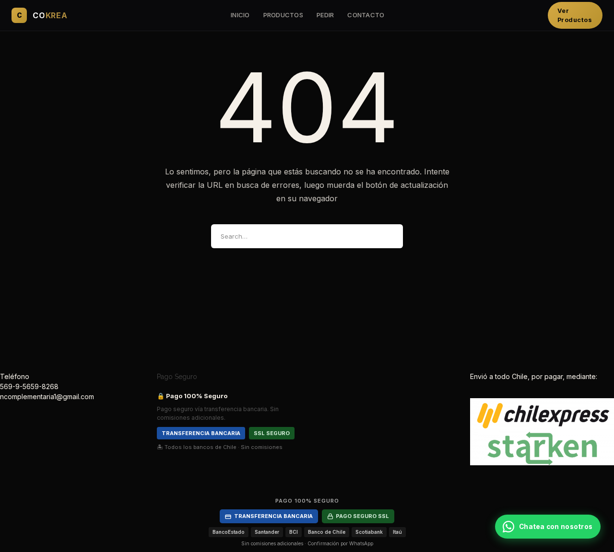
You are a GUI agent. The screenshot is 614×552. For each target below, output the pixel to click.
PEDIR (325, 15)
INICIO (240, 15)
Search (387, 236)
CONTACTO (365, 15)
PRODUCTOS (283, 15)
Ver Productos (574, 15)
